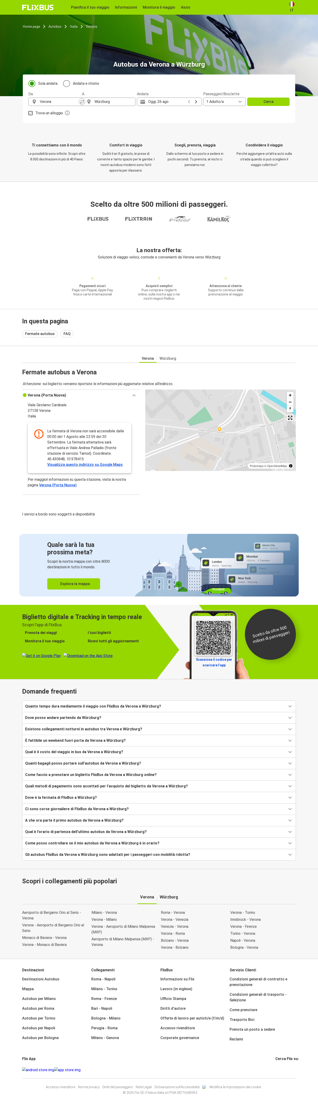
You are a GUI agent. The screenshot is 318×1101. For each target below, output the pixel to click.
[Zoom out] (290, 402)
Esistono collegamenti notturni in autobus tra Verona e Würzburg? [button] (83, 729)
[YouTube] (279, 1070)
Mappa (28, 989)
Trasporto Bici (242, 1019)
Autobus (54, 26)
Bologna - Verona (244, 947)
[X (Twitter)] (281, 1070)
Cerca (269, 101)
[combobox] (59, 102)
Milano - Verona (104, 912)
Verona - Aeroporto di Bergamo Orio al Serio (53, 928)
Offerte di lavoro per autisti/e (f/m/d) (192, 1018)
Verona (91, 26)
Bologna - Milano (106, 1018)
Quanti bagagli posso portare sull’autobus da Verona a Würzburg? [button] (83, 763)
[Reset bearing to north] (290, 408)
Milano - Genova (105, 1038)
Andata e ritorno (86, 83)
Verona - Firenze (243, 926)
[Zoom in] (290, 395)
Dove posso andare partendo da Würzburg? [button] (63, 717)
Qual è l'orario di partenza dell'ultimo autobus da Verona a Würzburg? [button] (86, 832)
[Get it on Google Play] (38, 1070)
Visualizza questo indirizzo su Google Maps (85, 464)
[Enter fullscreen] (290, 417)
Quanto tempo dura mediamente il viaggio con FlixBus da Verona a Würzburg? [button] (93, 706)
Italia (74, 26)
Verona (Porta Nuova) (58, 485)
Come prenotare (243, 1010)
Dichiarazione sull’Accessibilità (177, 1087)
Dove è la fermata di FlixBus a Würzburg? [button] (61, 797)
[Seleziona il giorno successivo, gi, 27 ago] (196, 102)
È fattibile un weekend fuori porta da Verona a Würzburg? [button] (75, 740)
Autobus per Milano (39, 998)
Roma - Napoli (103, 979)
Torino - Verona (242, 933)
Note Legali (144, 1087)
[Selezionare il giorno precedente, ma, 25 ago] (189, 102)
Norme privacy (89, 1087)
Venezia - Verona (174, 926)
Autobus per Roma (38, 1008)
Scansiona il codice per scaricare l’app (214, 662)
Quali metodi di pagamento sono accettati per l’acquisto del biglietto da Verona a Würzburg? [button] (106, 786)
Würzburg (167, 358)
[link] (159, 565)
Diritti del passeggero (117, 1087)
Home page (31, 26)
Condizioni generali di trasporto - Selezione (258, 997)
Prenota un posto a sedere (252, 1029)
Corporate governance (179, 1038)
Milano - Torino (104, 989)
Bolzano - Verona (175, 940)
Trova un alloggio (49, 113)
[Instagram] (277, 1070)
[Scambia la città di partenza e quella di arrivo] (82, 101)
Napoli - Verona (242, 940)
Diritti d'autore (173, 1008)
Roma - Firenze (104, 998)
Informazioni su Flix (177, 979)
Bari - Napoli (101, 1008)
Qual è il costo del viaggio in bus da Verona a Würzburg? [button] (74, 752)
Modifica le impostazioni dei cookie (235, 1087)
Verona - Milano (104, 919)
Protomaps (257, 466)
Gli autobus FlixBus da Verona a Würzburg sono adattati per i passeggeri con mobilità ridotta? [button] (107, 854)
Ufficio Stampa (173, 998)
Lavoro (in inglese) (176, 989)
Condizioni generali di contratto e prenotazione (258, 982)
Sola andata (48, 83)
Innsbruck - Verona (245, 919)
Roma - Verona (173, 912)
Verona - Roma (173, 933)
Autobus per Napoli (38, 1028)
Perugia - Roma (104, 1028)
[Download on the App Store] (67, 1070)
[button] (81, 395)
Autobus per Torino (38, 1018)
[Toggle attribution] (291, 466)
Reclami (236, 1039)
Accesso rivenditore (177, 1028)
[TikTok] (283, 1070)
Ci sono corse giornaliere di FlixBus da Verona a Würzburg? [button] (77, 809)
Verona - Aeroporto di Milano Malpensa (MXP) (123, 929)
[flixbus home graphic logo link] (38, 7)
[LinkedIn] (280, 1070)
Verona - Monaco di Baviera (44, 944)
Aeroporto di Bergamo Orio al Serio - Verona (51, 915)
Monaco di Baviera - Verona (44, 937)
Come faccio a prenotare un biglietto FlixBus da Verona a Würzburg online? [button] (91, 774)
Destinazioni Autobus (40, 979)
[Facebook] (276, 1070)
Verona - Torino (242, 912)
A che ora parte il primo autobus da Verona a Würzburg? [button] (74, 820)
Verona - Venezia (174, 919)
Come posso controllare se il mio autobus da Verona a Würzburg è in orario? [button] (92, 843)
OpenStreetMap (277, 466)
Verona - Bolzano (175, 947)
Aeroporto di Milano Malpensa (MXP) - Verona (122, 942)
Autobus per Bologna (40, 1038)
